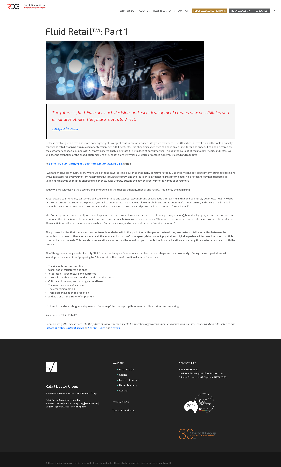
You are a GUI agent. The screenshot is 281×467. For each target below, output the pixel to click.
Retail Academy (240, 10)
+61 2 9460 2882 (189, 369)
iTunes (101, 327)
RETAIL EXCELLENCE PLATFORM (209, 10)
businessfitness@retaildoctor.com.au (201, 373)
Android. (116, 327)
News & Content (163, 10)
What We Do (127, 10)
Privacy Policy (120, 401)
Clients (143, 10)
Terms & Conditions (123, 410)
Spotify (92, 327)
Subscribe (261, 10)
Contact (183, 10)
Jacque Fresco (65, 128)
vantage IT (165, 462)
